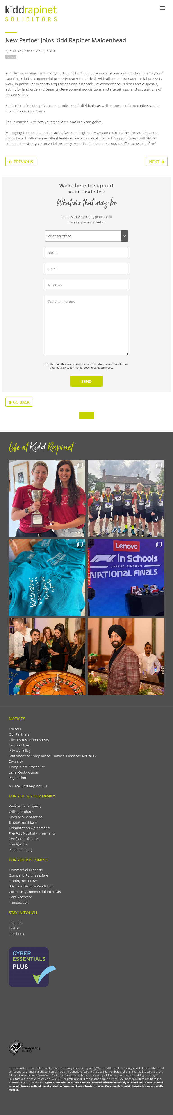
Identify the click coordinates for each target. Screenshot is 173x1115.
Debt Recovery (20, 896)
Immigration (19, 844)
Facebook (16, 933)
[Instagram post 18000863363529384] (126, 656)
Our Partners (19, 734)
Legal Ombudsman (24, 772)
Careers (15, 728)
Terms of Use (19, 745)
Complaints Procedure (27, 766)
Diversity (16, 761)
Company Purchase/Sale (28, 875)
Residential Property (25, 806)
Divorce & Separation (26, 816)
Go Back (21, 402)
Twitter (14, 928)
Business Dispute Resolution (31, 886)
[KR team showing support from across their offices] (126, 498)
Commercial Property (26, 869)
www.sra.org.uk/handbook (27, 1082)
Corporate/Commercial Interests (35, 891)
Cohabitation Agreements (29, 827)
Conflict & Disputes (24, 838)
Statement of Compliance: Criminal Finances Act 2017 (52, 755)
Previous (23, 161)
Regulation (17, 777)
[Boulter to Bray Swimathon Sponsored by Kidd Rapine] (47, 577)
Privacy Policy (20, 750)
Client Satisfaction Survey (29, 739)
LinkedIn (16, 922)
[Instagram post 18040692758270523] (47, 656)
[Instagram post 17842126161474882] (126, 577)
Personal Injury (21, 849)
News (11, 57)
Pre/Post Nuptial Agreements (32, 833)
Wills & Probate (21, 811)
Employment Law (23, 822)
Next (154, 161)
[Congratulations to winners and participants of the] (47, 498)
